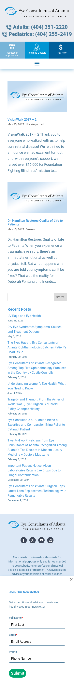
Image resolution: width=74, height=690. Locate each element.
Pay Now (62, 52)
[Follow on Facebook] (24, 540)
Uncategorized (35, 124)
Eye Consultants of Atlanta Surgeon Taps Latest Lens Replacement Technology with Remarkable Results (36, 490)
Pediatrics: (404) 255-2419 (40, 34)
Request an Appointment (12, 54)
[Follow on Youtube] (41, 540)
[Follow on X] (32, 540)
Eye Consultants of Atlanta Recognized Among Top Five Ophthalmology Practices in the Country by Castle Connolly (36, 367)
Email (13, 634)
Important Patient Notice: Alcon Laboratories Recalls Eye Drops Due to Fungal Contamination (34, 470)
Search (60, 297)
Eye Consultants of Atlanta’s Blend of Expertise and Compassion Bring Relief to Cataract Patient (36, 424)
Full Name (16, 617)
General (30, 229)
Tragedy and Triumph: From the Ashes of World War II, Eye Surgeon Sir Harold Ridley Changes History (35, 404)
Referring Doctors (37, 52)
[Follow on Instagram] (50, 540)
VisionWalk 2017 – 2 (22, 119)
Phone (13, 651)
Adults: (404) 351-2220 (40, 27)
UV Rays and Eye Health (24, 316)
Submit (17, 673)
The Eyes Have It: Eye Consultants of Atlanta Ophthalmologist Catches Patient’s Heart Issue (36, 347)
